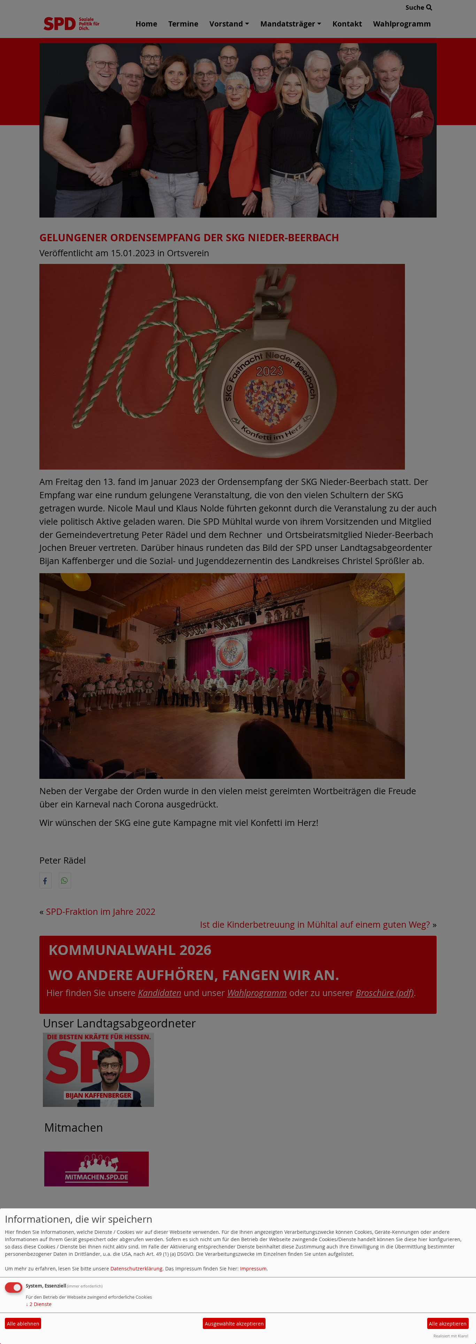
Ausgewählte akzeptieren (234, 1323)
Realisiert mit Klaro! (450, 1335)
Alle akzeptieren (448, 1323)
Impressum (253, 1268)
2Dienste (39, 1304)
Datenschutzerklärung (136, 1268)
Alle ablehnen (23, 1323)
